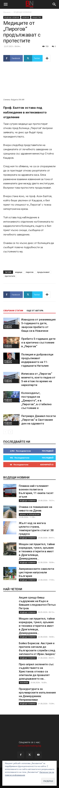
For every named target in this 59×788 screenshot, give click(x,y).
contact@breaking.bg (29, 745)
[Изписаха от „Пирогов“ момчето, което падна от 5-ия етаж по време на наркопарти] (11, 377)
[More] (47, 58)
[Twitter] (29, 755)
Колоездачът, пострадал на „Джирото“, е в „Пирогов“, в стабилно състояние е (36, 400)
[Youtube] (38, 755)
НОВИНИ (25, 17)
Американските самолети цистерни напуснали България (36, 572)
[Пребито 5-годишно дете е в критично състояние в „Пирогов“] (11, 342)
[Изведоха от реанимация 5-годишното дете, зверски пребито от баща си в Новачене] (11, 323)
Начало (6, 12)
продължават (43, 272)
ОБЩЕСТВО (36, 17)
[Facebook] (20, 755)
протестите (10, 276)
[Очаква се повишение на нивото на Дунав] (9, 511)
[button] (5, 4)
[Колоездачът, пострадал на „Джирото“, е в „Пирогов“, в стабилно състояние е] (11, 396)
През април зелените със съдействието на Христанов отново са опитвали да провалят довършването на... (36, 671)
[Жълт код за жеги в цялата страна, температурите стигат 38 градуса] (9, 527)
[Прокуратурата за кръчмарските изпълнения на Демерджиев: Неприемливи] (9, 693)
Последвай (47, 451)
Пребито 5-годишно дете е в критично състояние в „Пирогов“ (38, 342)
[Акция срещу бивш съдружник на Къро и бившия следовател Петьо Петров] (9, 602)
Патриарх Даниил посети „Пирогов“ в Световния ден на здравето (38, 419)
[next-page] (11, 432)
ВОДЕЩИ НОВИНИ (22, 12)
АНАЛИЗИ (24, 682)
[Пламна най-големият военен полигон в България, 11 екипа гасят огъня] (9, 490)
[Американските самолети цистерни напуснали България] (9, 573)
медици (18, 272)
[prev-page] (5, 432)
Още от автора (35, 311)
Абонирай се (46, 464)
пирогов (29, 272)
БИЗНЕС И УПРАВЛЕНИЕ (30, 514)
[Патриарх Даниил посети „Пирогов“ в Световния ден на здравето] (11, 419)
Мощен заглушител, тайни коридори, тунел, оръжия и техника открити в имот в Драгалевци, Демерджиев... (37, 551)
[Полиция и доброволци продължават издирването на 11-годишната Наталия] (11, 358)
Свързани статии (13, 311)
